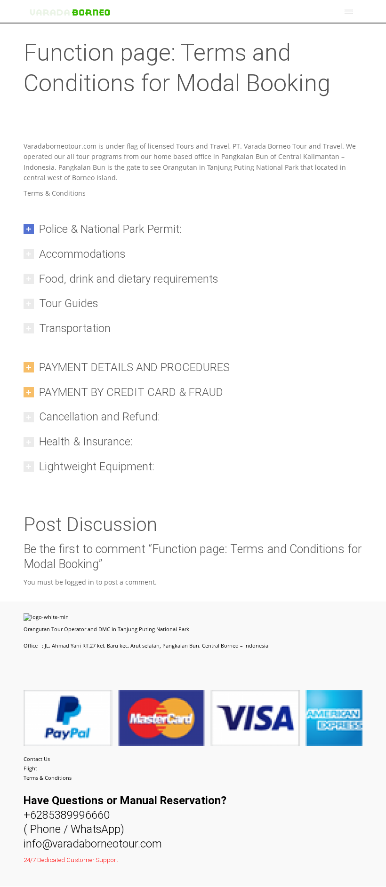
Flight (30, 768)
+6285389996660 (67, 815)
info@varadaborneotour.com (93, 843)
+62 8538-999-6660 (72, 879)
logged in (79, 582)
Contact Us (37, 758)
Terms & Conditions (48, 777)
